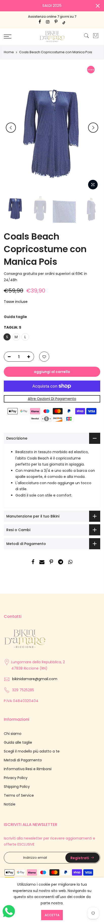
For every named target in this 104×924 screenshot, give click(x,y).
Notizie (9, 804)
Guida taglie (15, 316)
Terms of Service (19, 795)
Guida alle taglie (18, 742)
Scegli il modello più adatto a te (32, 751)
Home (9, 52)
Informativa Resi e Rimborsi (27, 768)
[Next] (93, 128)
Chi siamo (12, 733)
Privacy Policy (16, 777)
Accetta (52, 915)
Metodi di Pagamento (23, 760)
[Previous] (11, 128)
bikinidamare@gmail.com (34, 678)
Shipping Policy (17, 786)
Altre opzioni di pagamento (52, 398)
